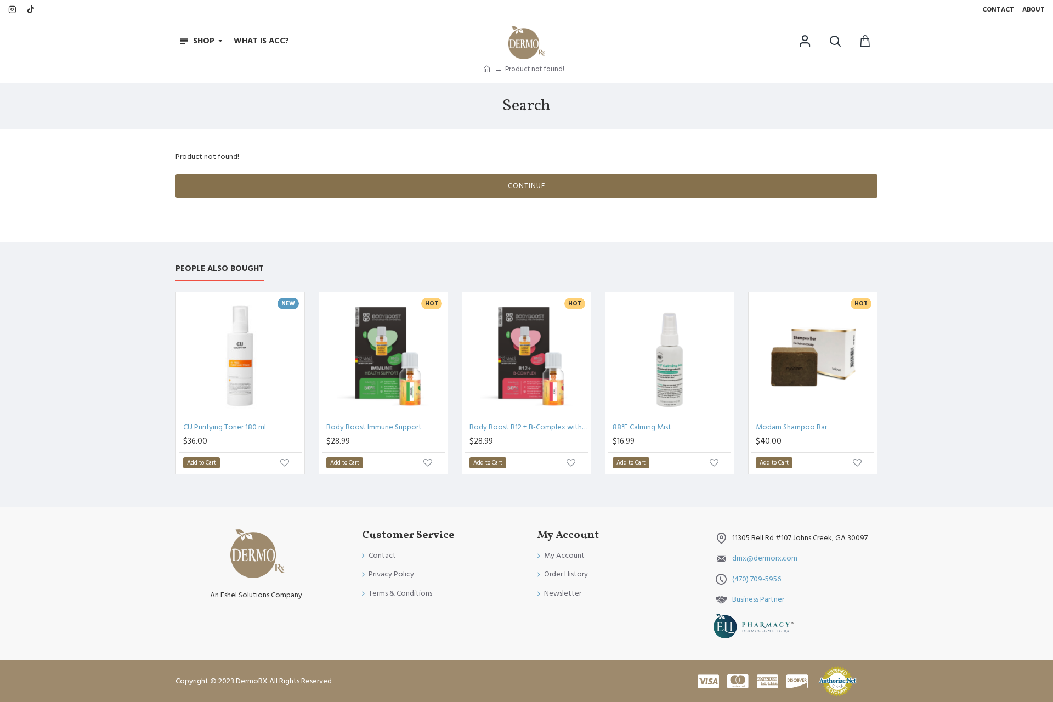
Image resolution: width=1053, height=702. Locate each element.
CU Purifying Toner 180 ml (224, 427)
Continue (526, 186)
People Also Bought (220, 269)
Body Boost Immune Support (374, 427)
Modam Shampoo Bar (791, 427)
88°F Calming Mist (642, 427)
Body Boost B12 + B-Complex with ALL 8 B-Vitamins (528, 427)
